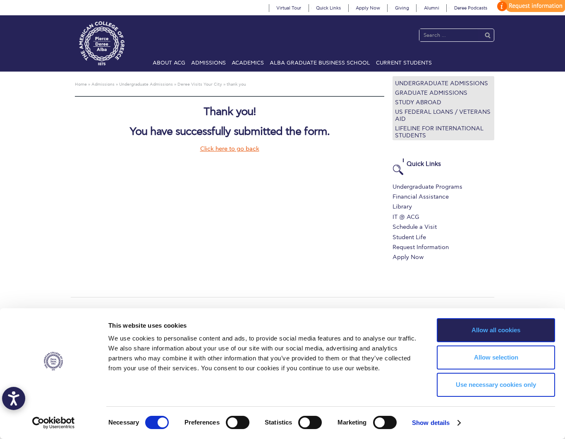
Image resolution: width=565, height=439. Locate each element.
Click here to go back (229, 148)
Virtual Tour (288, 8)
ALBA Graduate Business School (320, 63)
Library (402, 206)
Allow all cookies (496, 329)
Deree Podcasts (470, 8)
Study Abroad (418, 102)
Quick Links (328, 8)
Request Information (421, 247)
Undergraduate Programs (427, 186)
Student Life (409, 237)
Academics (248, 63)
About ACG (169, 63)
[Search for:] (448, 34)
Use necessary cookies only (496, 384)
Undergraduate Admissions (441, 83)
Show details (431, 422)
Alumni (431, 8)
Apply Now (368, 8)
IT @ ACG (406, 217)
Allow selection (496, 357)
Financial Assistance (421, 196)
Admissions (208, 63)
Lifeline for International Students (439, 132)
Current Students (404, 63)
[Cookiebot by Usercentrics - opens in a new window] (53, 423)
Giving (402, 8)
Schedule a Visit (415, 226)
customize (530, 6)
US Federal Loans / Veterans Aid (443, 115)
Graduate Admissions (431, 92)
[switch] (237, 422)
